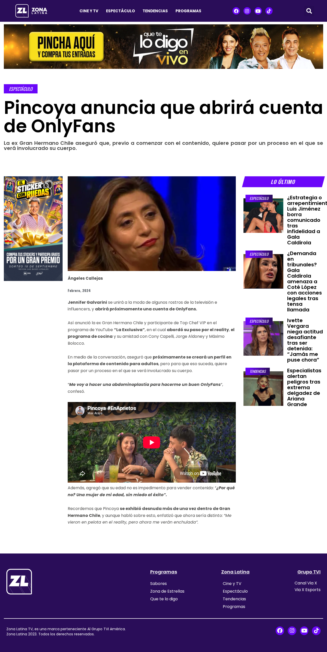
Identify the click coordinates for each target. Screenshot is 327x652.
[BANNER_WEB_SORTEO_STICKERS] (33, 228)
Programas (188, 11)
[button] (309, 11)
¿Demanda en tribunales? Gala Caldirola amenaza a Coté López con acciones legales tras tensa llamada (304, 281)
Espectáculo (120, 11)
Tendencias (155, 11)
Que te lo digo (164, 599)
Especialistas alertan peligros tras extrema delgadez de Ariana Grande (304, 387)
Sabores (158, 583)
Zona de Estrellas (167, 591)
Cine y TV (88, 11)
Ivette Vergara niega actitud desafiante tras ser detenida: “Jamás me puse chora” (305, 340)
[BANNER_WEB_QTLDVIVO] (163, 46)
